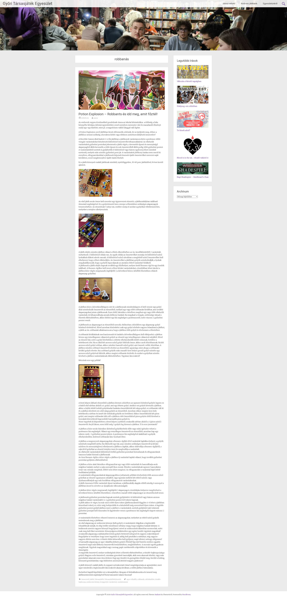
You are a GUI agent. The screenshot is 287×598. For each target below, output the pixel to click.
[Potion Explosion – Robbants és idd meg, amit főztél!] (122, 109)
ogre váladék (132, 579)
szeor (96, 118)
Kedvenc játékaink (249, 3)
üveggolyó (104, 582)
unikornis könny (92, 582)
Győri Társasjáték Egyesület (27, 3)
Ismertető (85, 579)
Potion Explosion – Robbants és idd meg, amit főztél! (118, 114)
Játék (92, 579)
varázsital (113, 582)
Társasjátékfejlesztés (112, 579)
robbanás (141, 579)
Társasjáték (99, 579)
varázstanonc (122, 582)
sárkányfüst (149, 579)
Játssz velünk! (228, 3)
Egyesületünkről (270, 3)
